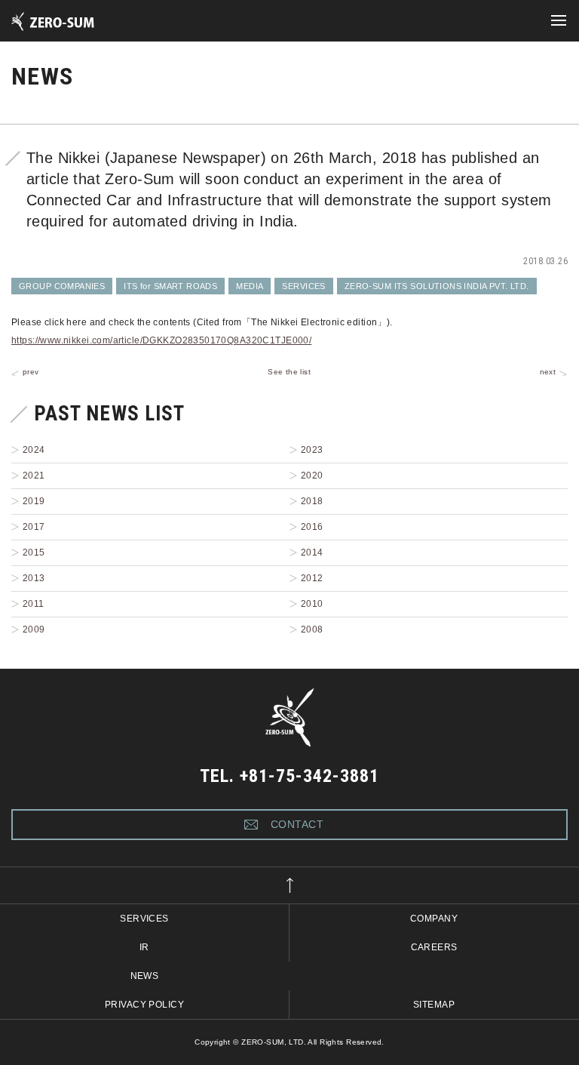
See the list (289, 372)
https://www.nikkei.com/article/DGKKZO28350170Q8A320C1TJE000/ (161, 340)
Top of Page (289, 885)
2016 (312, 527)
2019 (34, 501)
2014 (312, 552)
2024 (34, 450)
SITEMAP (434, 1004)
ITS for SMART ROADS (170, 286)
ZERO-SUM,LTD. (68, 21)
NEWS (144, 976)
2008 (312, 629)
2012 (312, 578)
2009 (34, 629)
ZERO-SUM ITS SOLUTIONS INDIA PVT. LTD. (437, 286)
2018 (312, 501)
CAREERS (434, 947)
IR (144, 947)
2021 (34, 475)
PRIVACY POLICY (144, 1004)
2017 (34, 527)
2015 (34, 552)
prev (31, 372)
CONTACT (297, 824)
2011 (33, 604)
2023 (312, 450)
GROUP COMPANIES (62, 286)
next (548, 372)
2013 (34, 578)
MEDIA (249, 286)
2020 (312, 475)
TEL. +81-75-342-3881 (289, 775)
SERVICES (303, 286)
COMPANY (434, 918)
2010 (312, 604)
